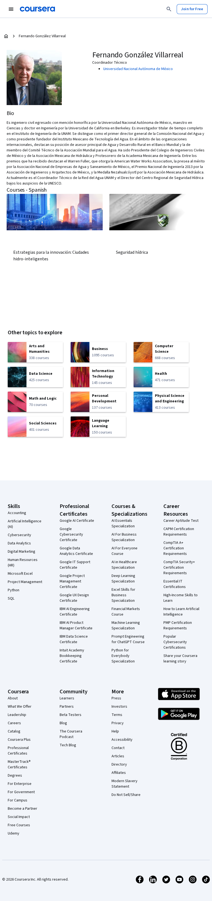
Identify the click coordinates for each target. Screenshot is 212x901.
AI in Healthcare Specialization (124, 564)
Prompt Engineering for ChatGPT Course (128, 639)
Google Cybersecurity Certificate (71, 534)
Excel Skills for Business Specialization (123, 595)
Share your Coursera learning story (180, 658)
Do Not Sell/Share (126, 795)
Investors (119, 706)
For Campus (17, 800)
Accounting (17, 513)
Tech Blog (68, 745)
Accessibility (122, 739)
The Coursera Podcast (71, 734)
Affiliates (119, 773)
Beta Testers (70, 715)
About (13, 698)
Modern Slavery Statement (124, 783)
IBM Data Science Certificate (74, 639)
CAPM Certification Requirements (178, 531)
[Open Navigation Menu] (11, 9)
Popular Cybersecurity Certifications (175, 642)
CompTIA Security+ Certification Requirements (179, 567)
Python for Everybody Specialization (123, 656)
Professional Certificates (18, 750)
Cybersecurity (19, 535)
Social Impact (19, 817)
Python (13, 590)
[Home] (6, 36)
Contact (118, 748)
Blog (63, 723)
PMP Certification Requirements (177, 625)
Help (115, 731)
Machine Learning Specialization (126, 625)
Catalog (14, 731)
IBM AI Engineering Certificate (75, 611)
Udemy (13, 833)
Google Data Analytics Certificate (76, 551)
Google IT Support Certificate (75, 564)
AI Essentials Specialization (123, 523)
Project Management (25, 582)
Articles (118, 756)
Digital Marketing (21, 551)
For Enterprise (19, 784)
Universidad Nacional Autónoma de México (138, 69)
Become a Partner (22, 808)
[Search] (169, 9)
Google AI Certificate (77, 520)
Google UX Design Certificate (74, 597)
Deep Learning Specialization (123, 578)
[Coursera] (37, 9)
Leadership (17, 715)
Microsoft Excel (20, 573)
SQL (11, 598)
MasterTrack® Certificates (19, 764)
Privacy (118, 723)
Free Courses (19, 825)
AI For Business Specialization (124, 537)
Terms (117, 715)
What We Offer (19, 706)
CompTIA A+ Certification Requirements (175, 548)
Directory (119, 764)
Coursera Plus (19, 739)
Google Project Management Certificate (72, 581)
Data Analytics (19, 543)
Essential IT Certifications (174, 584)
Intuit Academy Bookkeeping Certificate (72, 656)
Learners (67, 698)
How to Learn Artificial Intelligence (181, 611)
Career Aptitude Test (180, 520)
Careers (14, 723)
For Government (21, 792)
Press (116, 698)
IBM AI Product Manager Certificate (76, 625)
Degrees (15, 775)
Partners (67, 706)
